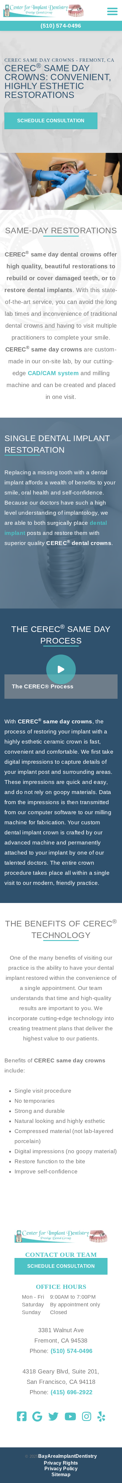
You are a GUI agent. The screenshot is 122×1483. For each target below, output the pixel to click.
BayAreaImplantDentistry (67, 1456)
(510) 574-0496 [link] (61, 26)
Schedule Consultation (51, 120)
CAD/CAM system (53, 373)
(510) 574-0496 (71, 1351)
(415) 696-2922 (71, 1392)
